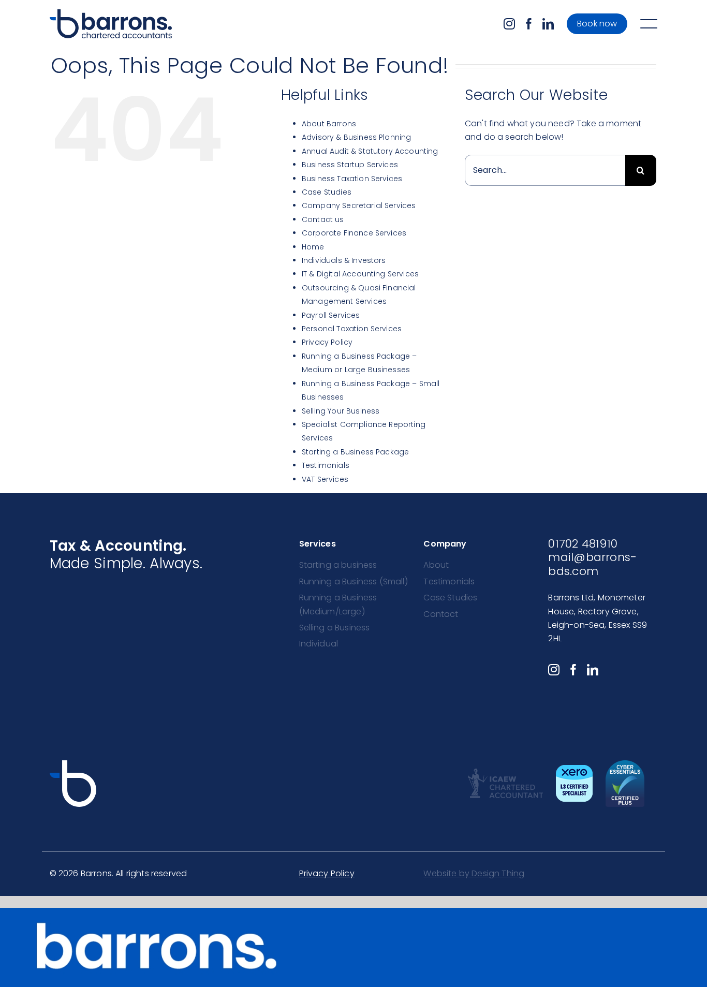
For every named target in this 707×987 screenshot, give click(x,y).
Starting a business (338, 565)
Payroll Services (331, 315)
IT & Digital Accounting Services (360, 274)
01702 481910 (582, 544)
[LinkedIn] (548, 24)
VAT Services (325, 479)
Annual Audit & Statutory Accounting (370, 151)
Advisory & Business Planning (356, 137)
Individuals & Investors (344, 260)
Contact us (323, 219)
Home (313, 247)
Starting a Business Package (355, 452)
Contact (440, 614)
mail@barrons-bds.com (592, 564)
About (436, 565)
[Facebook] (529, 24)
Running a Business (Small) (353, 581)
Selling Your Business (340, 411)
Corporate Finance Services (354, 233)
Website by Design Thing (473, 873)
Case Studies (326, 192)
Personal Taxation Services (352, 328)
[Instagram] (509, 24)
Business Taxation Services (352, 178)
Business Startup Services (350, 164)
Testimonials (325, 465)
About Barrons (329, 124)
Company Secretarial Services (359, 205)
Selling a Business (334, 628)
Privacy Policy (327, 342)
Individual (318, 644)
